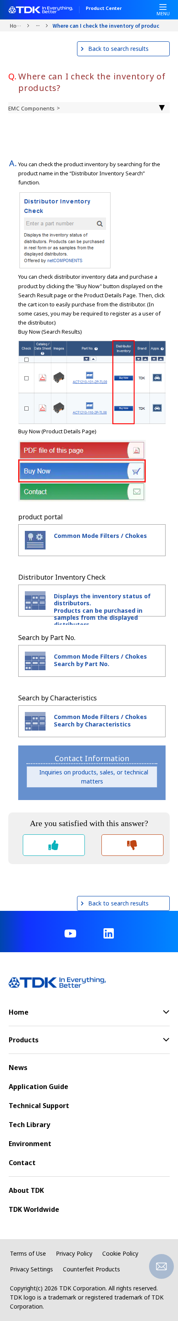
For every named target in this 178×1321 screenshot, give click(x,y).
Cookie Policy (120, 1253)
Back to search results (118, 49)
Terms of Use (28, 1253)
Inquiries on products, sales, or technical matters (92, 776)
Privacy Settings (31, 1269)
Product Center (104, 8)
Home (16, 25)
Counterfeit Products (91, 1269)
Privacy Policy (74, 1253)
